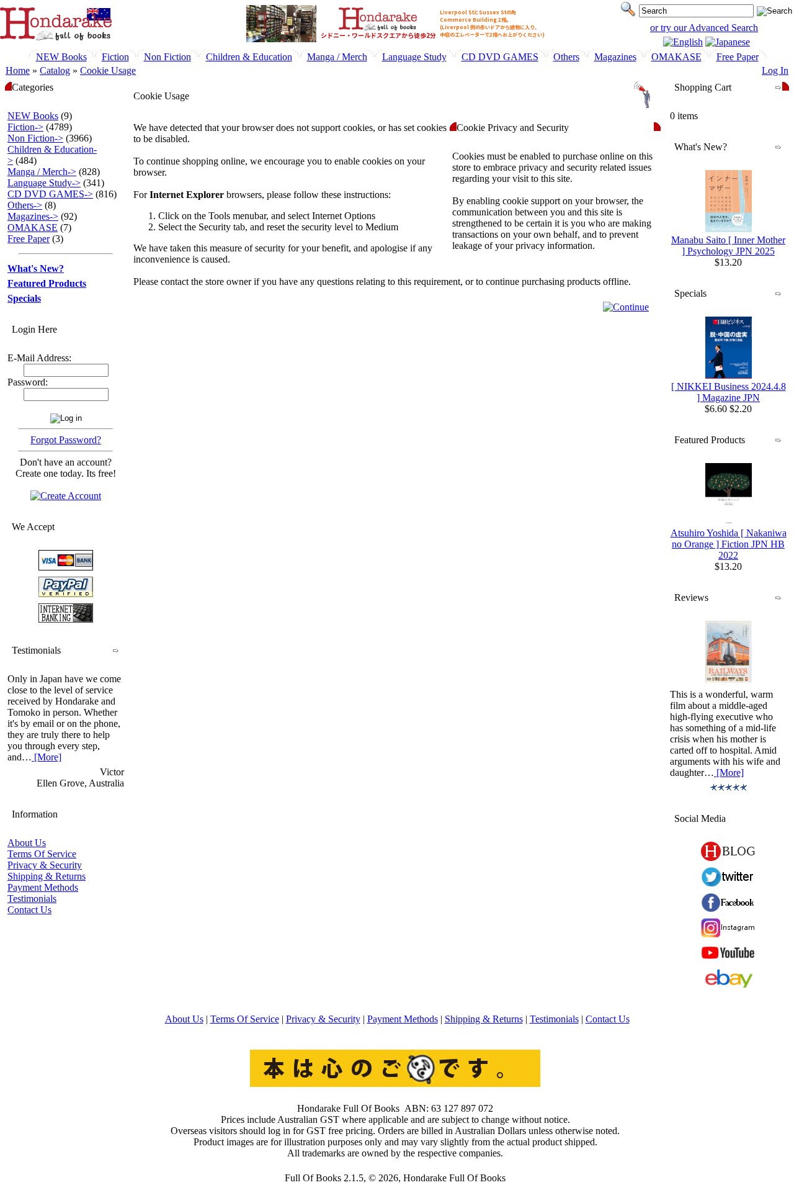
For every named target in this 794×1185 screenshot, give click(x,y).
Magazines (615, 57)
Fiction (115, 57)
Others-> (24, 205)
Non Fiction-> (35, 138)
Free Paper (737, 57)
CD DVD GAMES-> (50, 194)
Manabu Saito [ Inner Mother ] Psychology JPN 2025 (728, 245)
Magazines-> (32, 216)
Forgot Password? (65, 440)
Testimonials (31, 898)
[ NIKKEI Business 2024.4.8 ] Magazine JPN (728, 392)
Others (566, 57)
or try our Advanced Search (704, 27)
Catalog (55, 70)
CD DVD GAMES (500, 57)
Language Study (414, 57)
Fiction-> (25, 127)
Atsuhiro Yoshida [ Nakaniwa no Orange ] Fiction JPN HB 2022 (729, 544)
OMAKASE (676, 57)
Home (18, 70)
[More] (46, 757)
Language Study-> (44, 183)
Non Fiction (167, 57)
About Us (26, 842)
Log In (775, 70)
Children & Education (249, 57)
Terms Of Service (41, 854)
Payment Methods (42, 887)
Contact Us (29, 909)
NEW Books (61, 57)
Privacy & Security (44, 865)
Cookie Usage (108, 70)
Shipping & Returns (46, 876)
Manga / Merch (337, 57)
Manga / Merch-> (41, 171)
